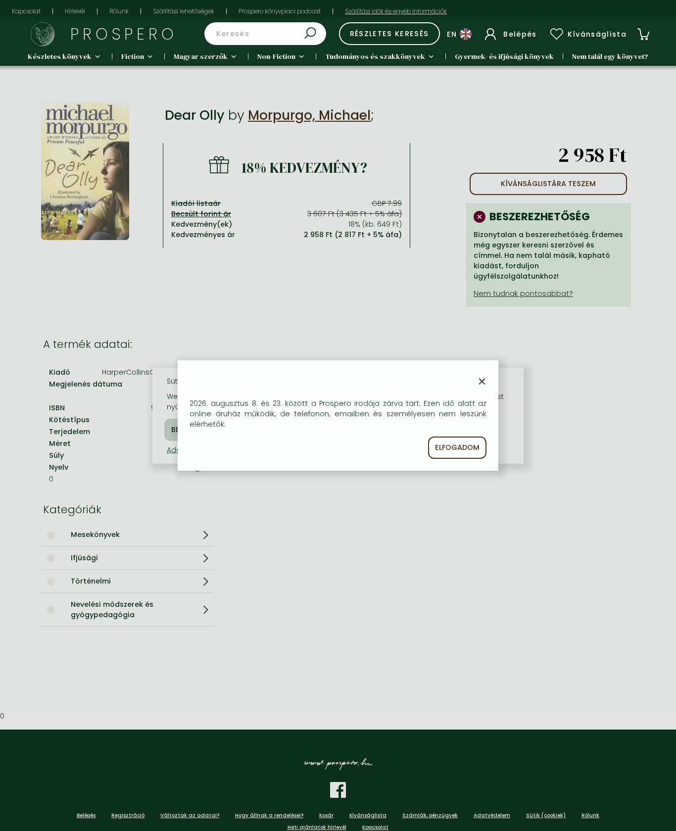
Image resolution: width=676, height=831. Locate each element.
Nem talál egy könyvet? (610, 56)
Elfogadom (457, 447)
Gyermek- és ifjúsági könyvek (504, 56)
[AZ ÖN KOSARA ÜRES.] (643, 34)
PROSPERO (124, 34)
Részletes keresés (389, 34)
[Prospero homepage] (42, 34)
